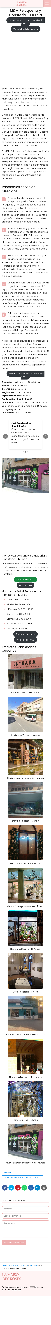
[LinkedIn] (31, 1211)
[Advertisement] (25, 58)
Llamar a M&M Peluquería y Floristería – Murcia (27, 22)
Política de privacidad (11, 1313)
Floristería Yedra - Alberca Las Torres (25, 1058)
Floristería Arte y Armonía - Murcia (25, 801)
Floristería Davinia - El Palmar (25, 972)
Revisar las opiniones (25, 658)
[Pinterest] (18, 1211)
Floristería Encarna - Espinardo (25, 1101)
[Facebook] (5, 1211)
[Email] (44, 1211)
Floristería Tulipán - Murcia (25, 759)
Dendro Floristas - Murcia (25, 844)
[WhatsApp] (24, 1211)
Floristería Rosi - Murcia (25, 1143)
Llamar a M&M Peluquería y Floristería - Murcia (26, 375)
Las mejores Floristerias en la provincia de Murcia (22, 1201)
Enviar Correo (25, 609)
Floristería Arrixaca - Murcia (25, 716)
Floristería (7, 1196)
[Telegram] (37, 1211)
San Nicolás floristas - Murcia (25, 887)
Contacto (39, 1311)
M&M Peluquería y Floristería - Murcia (25, 1186)
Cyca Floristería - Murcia (25, 1015)
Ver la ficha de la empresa (25, 29)
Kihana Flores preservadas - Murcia (25, 930)
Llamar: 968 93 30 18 (25, 603)
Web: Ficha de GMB (25, 663)
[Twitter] (11, 1211)
